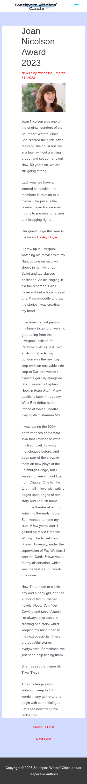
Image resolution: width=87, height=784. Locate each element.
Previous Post (43, 727)
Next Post (43, 739)
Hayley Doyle (47, 237)
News (26, 73)
